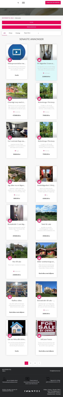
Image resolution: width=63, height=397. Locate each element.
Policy (50, 389)
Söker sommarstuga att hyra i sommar (46, 262)
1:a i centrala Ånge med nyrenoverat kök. (17, 141)
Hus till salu (16, 262)
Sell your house (46, 339)
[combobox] (32, 33)
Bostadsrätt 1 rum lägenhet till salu (17, 224)
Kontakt (58, 394)
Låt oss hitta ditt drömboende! (17, 339)
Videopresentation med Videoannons (17, 63)
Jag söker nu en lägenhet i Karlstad (17, 185)
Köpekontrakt (51, 394)
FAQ (58, 389)
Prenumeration (31, 27)
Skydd (54, 389)
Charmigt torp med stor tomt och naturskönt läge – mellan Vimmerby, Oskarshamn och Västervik (17, 102)
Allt (5, 33)
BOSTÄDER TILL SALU (6, 2)
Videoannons (51, 392)
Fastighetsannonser (55, 370)
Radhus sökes (17, 300)
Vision (58, 392)
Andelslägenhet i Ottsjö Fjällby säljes (46, 185)
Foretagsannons (55, 391)
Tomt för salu (46, 224)
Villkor (45, 389)
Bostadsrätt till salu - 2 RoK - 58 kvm (46, 300)
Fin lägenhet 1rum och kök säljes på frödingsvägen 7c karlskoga (46, 63)
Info (49, 391)
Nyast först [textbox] (27, 33)
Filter (31, 22)
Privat (10, 33)
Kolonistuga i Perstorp (46, 102)
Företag (18, 33)
